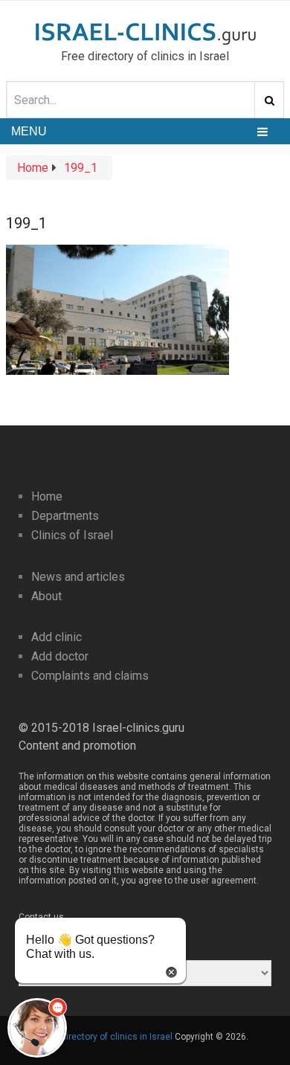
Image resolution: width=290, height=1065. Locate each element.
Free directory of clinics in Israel (107, 1037)
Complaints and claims (90, 676)
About (46, 596)
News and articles (78, 577)
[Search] (269, 99)
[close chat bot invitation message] (171, 971)
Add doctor (59, 656)
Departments (65, 516)
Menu (29, 131)
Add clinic (56, 637)
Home (46, 496)
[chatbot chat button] (37, 1028)
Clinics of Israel (72, 535)
